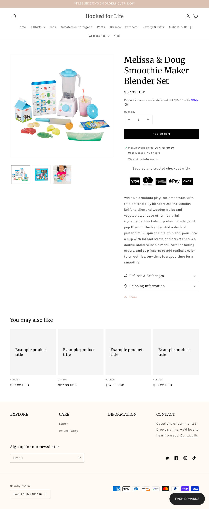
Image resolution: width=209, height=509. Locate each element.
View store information (144, 159)
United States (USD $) (27, 494)
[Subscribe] (79, 457)
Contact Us (189, 435)
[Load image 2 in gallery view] (41, 174)
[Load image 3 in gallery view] (62, 174)
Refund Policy (68, 431)
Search (64, 423)
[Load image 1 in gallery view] (20, 174)
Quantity (129, 111)
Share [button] (133, 297)
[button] (14, 16)
